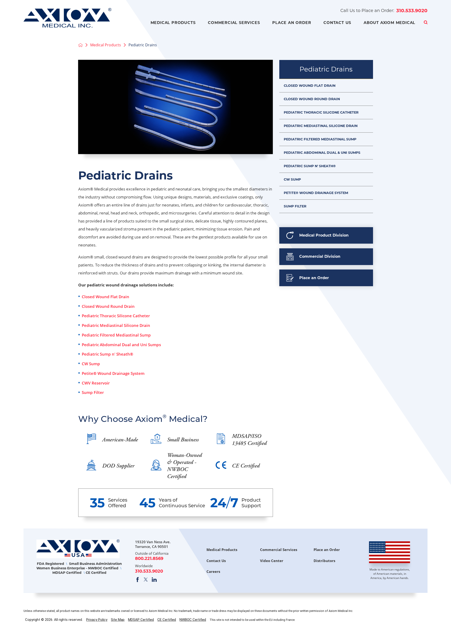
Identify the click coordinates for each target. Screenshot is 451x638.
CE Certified (166, 620)
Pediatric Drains (326, 69)
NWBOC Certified (192, 620)
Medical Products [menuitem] (173, 22)
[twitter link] (145, 579)
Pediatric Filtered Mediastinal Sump (116, 335)
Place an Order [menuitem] (291, 22)
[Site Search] (426, 22)
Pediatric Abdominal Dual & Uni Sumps (322, 153)
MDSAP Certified (141, 620)
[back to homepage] (80, 45)
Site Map (117, 620)
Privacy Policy (96, 620)
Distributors (324, 560)
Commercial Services (278, 549)
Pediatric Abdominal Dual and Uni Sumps (121, 344)
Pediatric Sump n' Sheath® (107, 354)
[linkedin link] (154, 579)
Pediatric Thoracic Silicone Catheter (116, 315)
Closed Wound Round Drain (108, 306)
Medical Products (105, 45)
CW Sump (91, 363)
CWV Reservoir (96, 383)
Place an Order (327, 549)
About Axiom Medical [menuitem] (389, 22)
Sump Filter (93, 392)
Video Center (271, 560)
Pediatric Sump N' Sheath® (310, 166)
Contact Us (216, 560)
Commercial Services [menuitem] (234, 22)
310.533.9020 (412, 10)
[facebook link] (137, 579)
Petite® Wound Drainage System (113, 373)
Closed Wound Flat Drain (105, 296)
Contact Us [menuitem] (337, 22)
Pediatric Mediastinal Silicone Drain (116, 325)
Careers (213, 571)
